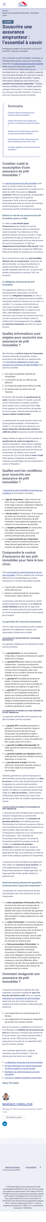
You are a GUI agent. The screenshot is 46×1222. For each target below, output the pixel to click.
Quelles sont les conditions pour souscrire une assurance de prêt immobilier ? (23, 132)
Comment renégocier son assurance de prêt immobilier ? (24, 148)
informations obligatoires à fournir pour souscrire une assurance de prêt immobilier (20, 363)
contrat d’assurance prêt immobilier (28, 63)
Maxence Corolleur (17, 1104)
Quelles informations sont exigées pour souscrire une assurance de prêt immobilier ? (23, 123)
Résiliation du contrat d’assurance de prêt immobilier (22, 1073)
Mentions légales (12, 1167)
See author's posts (13, 1117)
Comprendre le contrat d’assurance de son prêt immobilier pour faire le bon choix (23, 140)
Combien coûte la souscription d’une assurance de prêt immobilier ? (21, 114)
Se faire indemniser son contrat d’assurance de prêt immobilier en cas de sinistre (23, 1067)
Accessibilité (31, 1167)
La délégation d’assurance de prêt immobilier (24, 1062)
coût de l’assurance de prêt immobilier (21, 183)
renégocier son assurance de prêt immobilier (21, 998)
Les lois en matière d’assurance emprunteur (23, 1077)
